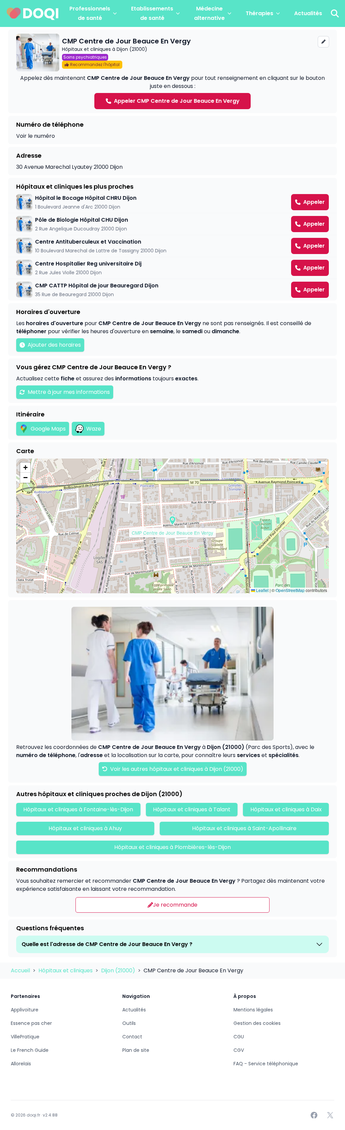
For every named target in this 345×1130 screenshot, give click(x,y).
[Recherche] (335, 13)
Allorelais (21, 1063)
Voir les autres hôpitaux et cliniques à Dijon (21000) (176, 769)
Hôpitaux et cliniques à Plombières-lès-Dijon (172, 847)
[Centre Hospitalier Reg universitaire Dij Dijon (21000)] (172, 268)
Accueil (21, 970)
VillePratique (25, 1036)
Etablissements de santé (152, 13)
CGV (238, 1050)
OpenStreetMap (290, 590)
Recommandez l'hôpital (95, 64)
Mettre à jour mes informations (69, 392)
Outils (129, 1023)
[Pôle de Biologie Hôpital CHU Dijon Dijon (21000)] (172, 224)
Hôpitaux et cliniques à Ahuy (85, 828)
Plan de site (135, 1050)
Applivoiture (24, 1009)
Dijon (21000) (118, 970)
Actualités (308, 13)
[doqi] (32, 13)
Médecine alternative (209, 13)
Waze (93, 429)
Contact (132, 1036)
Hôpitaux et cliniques (66, 970)
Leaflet (262, 590)
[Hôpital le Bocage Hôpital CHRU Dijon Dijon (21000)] (172, 202)
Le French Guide (30, 1050)
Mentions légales (253, 1009)
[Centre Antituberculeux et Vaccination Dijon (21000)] (172, 246)
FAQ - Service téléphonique (265, 1063)
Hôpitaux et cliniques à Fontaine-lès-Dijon (78, 809)
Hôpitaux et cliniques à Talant (191, 809)
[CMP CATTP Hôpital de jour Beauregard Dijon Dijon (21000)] (172, 290)
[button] (172, 520)
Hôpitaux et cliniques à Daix (286, 809)
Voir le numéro (35, 136)
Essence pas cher (31, 1023)
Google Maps (48, 429)
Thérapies (259, 13)
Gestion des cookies (257, 1023)
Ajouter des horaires (54, 345)
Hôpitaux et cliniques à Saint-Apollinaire (244, 828)
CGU (238, 1036)
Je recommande (175, 905)
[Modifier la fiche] (323, 41)
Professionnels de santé (89, 13)
